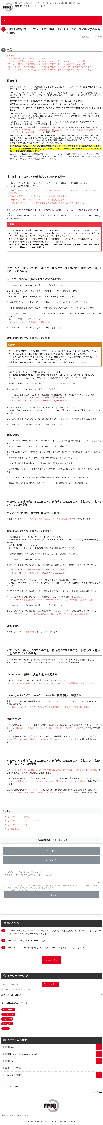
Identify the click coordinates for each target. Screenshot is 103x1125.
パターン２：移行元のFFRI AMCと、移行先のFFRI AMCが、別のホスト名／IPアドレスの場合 (46, 64)
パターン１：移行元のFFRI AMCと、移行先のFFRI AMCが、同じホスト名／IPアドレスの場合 (46, 61)
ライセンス (7, 1019)
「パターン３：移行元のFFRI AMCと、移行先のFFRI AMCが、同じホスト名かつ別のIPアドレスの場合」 (54, 770)
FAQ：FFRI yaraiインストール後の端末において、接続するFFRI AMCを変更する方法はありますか (50, 614)
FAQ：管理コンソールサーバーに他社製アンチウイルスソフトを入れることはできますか (47, 203)
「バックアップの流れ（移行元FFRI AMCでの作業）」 (47, 519)
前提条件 (10, 56)
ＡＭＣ (5, 1028)
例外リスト (7, 1024)
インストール (8, 1014)
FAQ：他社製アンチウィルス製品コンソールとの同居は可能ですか (38, 196)
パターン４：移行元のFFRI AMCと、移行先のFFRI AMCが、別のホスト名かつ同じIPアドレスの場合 (49, 70)
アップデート (8, 1010)
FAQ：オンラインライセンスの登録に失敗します (29, 322)
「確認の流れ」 (30, 632)
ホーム (3, 1086)
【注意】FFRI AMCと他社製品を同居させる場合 (27, 59)
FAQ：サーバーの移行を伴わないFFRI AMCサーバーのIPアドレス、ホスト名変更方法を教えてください (52, 600)
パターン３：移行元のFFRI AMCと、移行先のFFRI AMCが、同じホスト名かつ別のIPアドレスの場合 (49, 67)
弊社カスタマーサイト (19, 87)
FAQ (10, 1086)
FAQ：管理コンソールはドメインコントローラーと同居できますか (38, 200)
